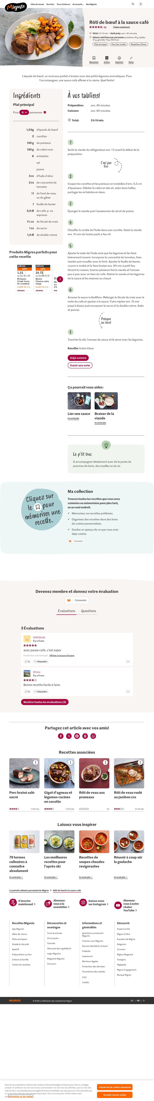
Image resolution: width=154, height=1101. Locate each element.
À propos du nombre (45, 112)
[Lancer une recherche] (132, 4)
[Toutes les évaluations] (96, 27)
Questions (88, 610)
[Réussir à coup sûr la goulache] (129, 854)
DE (132, 1000)
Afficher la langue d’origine (61, 655)
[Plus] (128, 661)
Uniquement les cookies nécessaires (115, 1087)
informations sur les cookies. (21, 1096)
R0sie (36, 672)
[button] (27, 639)
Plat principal (100, 44)
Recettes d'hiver (138, 44)
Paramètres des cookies (93, 971)
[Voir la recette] (24, 784)
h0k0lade (39, 637)
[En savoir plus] (79, 415)
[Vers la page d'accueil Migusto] (16, 5)
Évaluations (66, 610)
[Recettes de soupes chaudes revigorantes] (94, 854)
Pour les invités (118, 44)
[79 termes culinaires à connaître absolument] (24, 854)
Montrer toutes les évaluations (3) (44, 702)
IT (144, 1000)
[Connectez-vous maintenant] (141, 4)
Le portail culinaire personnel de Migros (29, 890)
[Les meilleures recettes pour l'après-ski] (59, 854)
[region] (77, 1090)
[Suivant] (60, 279)
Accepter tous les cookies (114, 1094)
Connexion (78, 541)
